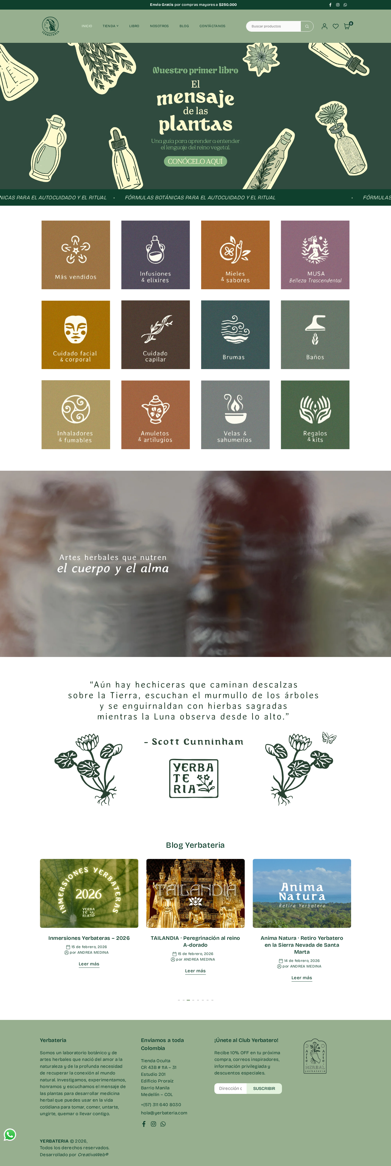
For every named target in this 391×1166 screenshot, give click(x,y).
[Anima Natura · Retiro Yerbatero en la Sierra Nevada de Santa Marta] (302, 893)
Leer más (89, 964)
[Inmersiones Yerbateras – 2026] (89, 893)
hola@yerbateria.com (164, 1113)
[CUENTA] (324, 26)
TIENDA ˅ (111, 26)
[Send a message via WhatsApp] (10, 1134)
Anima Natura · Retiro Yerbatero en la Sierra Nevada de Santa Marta (302, 945)
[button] (375, 119)
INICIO (87, 26)
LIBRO (134, 26)
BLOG (184, 26)
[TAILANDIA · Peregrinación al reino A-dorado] (195, 893)
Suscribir (264, 1088)
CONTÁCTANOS (212, 26)
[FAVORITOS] (335, 26)
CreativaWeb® (93, 1154)
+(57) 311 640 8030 (161, 1104)
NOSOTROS (159, 26)
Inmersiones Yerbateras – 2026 (89, 938)
